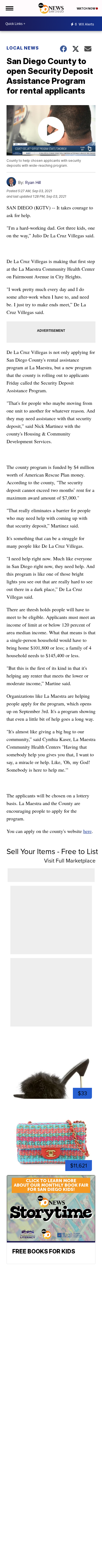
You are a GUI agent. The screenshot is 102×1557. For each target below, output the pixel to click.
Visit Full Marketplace (69, 860)
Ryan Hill (33, 182)
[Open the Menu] (9, 8)
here (87, 831)
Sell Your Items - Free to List (52, 851)
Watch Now (86, 8)
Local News (23, 48)
